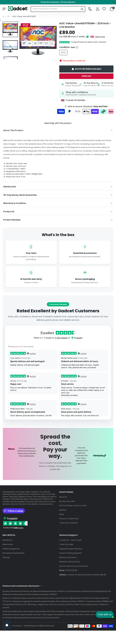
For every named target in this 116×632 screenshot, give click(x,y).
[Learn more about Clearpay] (87, 36)
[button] (53, 40)
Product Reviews (12, 219)
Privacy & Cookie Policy (69, 519)
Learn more (100, 37)
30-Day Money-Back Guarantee (20, 195)
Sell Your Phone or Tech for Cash (72, 505)
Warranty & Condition (14, 203)
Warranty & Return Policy (69, 562)
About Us (63, 497)
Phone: (62, 570)
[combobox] (55, 9)
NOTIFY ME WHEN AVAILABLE (88, 69)
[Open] (7, 625)
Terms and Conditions (68, 523)
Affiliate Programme (11, 549)
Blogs (61, 514)
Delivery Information (68, 557)
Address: (63, 575)
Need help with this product (58, 123)
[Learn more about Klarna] (92, 36)
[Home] (3, 16)
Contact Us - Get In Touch (70, 540)
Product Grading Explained (70, 553)
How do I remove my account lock (73, 566)
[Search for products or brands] (82, 9)
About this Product (13, 130)
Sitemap (6, 557)
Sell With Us (7, 540)
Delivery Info (9, 186)
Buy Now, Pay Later (67, 501)
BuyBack (62, 510)
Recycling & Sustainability (13, 553)
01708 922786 (71, 570)
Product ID (8, 211)
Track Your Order (66, 544)
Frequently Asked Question (70, 549)
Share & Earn (8, 544)
